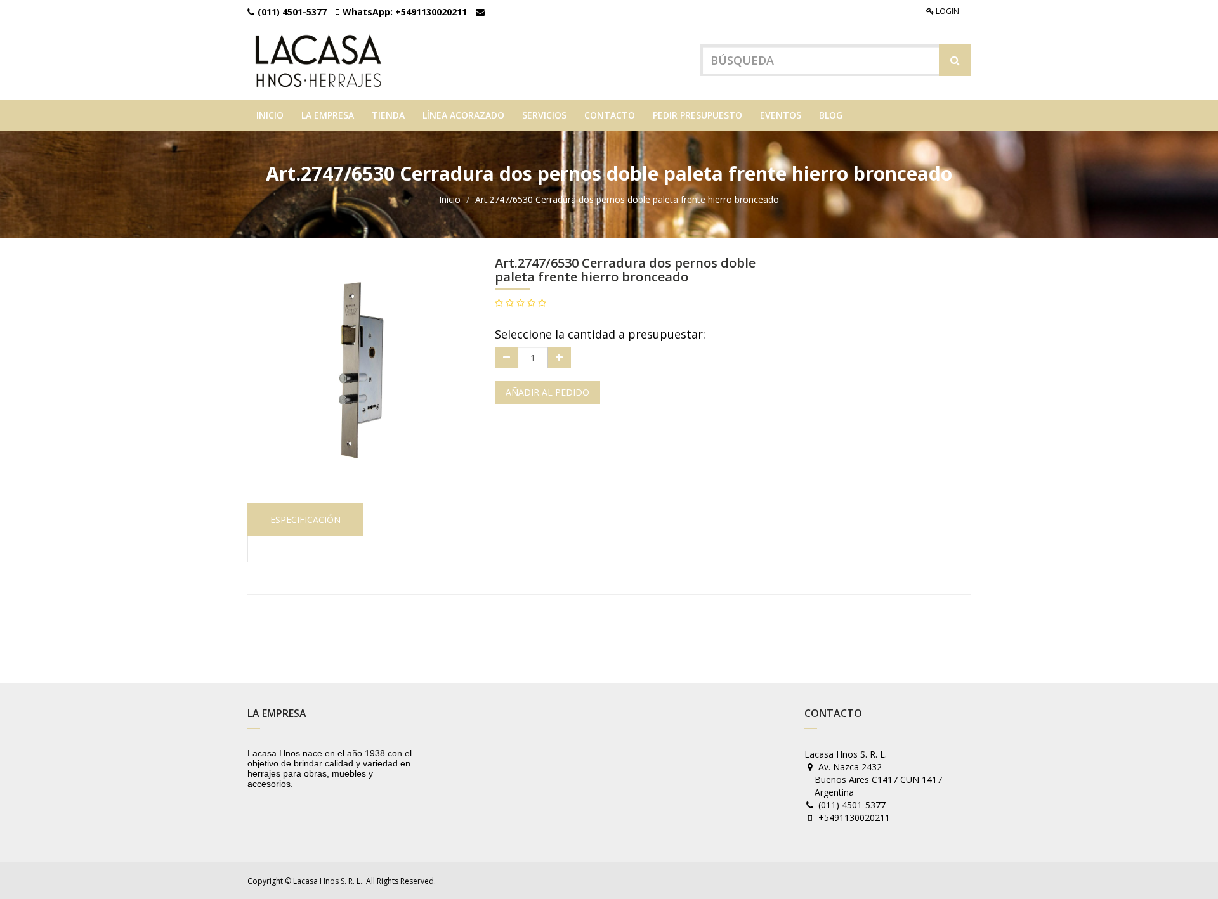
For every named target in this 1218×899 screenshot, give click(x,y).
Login (946, 11)
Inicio (450, 199)
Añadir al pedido (547, 392)
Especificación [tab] (305, 520)
